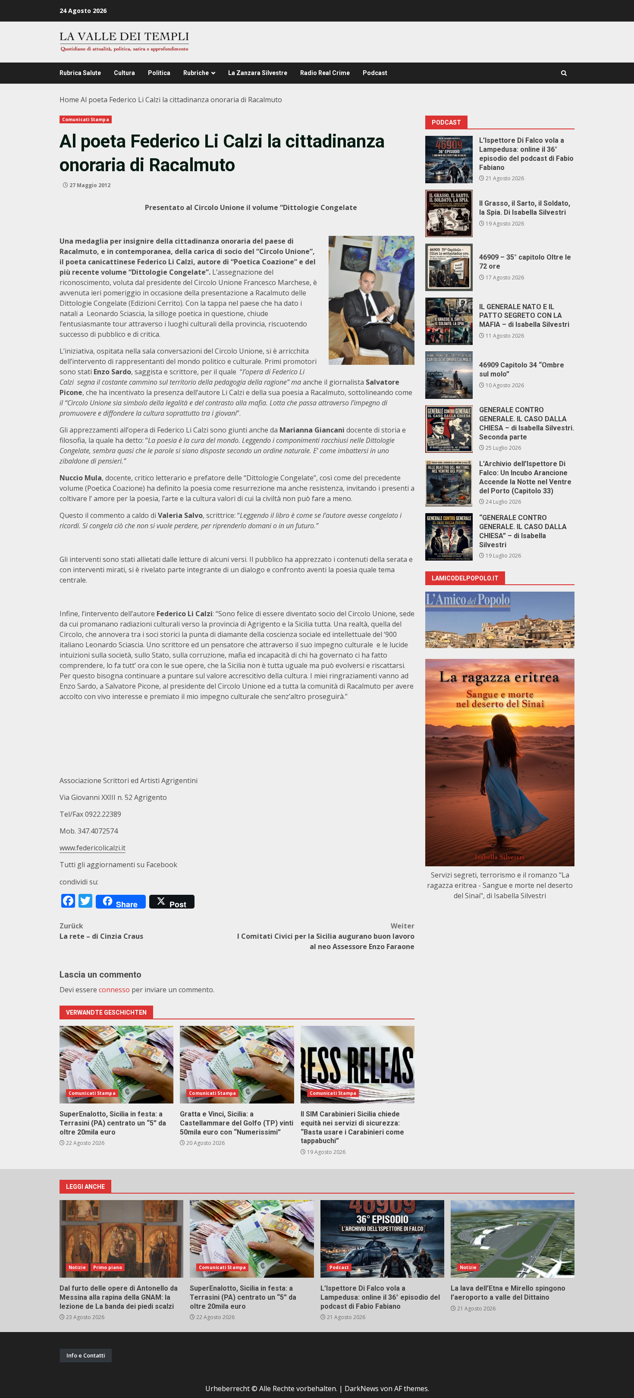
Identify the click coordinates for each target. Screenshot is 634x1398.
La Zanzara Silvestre (257, 72)
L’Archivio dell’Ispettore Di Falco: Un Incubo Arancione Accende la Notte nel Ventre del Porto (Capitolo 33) (449, 483)
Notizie (77, 1267)
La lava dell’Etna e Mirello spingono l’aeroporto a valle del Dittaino (512, 1239)
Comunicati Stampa (85, 119)
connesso (114, 989)
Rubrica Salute (80, 72)
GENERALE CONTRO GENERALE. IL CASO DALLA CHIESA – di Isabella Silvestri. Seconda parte (449, 429)
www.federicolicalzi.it (93, 848)
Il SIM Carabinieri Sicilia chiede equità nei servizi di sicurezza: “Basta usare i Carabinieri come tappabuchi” (357, 1064)
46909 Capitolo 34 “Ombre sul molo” (449, 375)
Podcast (375, 72)
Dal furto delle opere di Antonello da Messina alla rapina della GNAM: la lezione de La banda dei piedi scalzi (121, 1239)
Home (69, 99)
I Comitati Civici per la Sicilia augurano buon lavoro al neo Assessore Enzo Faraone (325, 936)
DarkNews (362, 1388)
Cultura (124, 72)
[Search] (564, 73)
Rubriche (196, 72)
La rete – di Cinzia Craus (101, 931)
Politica (159, 72)
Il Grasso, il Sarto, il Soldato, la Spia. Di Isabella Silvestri (449, 213)
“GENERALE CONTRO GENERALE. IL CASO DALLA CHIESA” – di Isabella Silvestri (449, 537)
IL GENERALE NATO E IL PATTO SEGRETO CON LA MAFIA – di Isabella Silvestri (449, 321)
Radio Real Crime (325, 72)
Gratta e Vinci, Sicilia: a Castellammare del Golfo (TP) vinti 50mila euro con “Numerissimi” (237, 1064)
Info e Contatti (85, 1355)
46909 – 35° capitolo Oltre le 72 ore (449, 267)
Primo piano (107, 1267)
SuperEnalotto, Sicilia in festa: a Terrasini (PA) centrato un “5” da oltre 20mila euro (116, 1064)
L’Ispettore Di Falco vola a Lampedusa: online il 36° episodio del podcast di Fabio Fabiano (449, 159)
